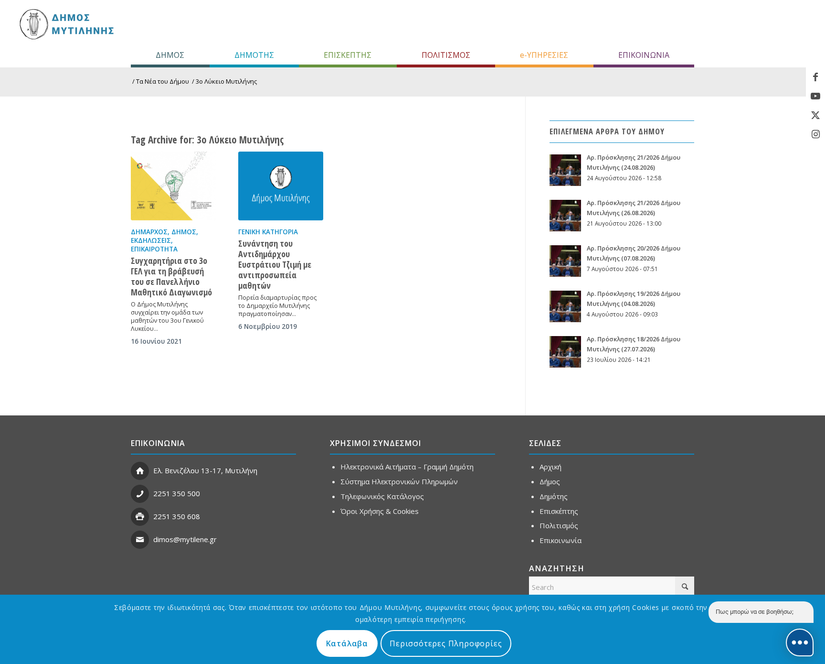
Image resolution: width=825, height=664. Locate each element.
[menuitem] (170, 55)
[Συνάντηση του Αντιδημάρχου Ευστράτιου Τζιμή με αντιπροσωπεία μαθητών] (280, 186)
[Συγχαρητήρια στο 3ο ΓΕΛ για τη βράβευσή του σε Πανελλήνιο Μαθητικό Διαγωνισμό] (173, 186)
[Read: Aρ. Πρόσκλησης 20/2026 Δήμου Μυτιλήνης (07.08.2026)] (565, 261)
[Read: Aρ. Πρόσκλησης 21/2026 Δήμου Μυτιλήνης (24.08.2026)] (565, 170)
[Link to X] (815, 115)
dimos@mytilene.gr (185, 539)
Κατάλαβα (347, 643)
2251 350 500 (176, 493)
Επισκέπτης (558, 511)
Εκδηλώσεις (151, 240)
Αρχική (550, 466)
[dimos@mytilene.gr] (140, 540)
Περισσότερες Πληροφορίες (446, 643)
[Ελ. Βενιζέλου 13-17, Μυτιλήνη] (140, 471)
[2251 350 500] (140, 494)
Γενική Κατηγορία (268, 232)
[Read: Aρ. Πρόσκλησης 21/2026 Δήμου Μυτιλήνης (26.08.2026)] (565, 215)
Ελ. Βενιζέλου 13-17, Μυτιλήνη (205, 470)
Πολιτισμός (558, 525)
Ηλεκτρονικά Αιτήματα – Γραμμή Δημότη (407, 466)
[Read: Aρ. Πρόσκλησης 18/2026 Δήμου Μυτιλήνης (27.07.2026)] (565, 352)
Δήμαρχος (149, 232)
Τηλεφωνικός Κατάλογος (382, 496)
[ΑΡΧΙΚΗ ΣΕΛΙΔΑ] (66, 24)
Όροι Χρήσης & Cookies (379, 511)
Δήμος (183, 232)
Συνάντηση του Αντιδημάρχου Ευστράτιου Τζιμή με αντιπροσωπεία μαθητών (274, 264)
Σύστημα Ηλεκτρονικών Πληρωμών (399, 481)
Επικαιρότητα (154, 249)
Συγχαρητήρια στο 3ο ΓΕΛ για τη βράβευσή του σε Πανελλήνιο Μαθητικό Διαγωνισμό (171, 276)
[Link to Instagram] (815, 134)
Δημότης (553, 496)
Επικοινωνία (560, 540)
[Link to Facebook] (815, 77)
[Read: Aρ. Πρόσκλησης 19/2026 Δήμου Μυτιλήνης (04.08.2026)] (565, 306)
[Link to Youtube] (815, 96)
